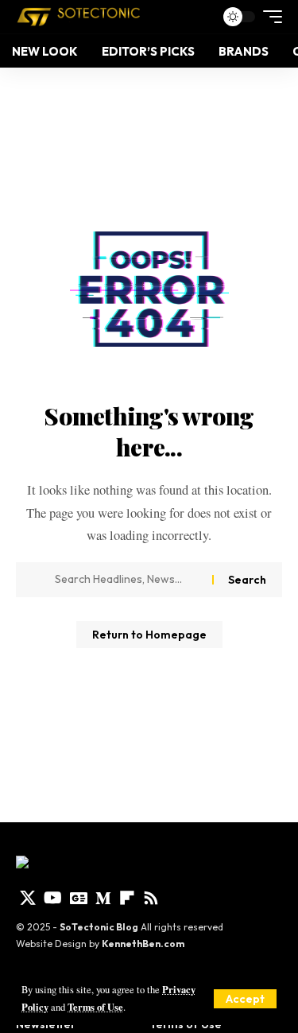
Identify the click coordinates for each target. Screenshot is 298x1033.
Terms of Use (95, 1007)
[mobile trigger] (268, 16)
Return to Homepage (149, 634)
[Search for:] (127, 579)
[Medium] (103, 897)
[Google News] (78, 897)
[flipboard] (127, 897)
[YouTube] (53, 897)
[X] (28, 897)
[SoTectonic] (79, 17)
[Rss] (151, 897)
